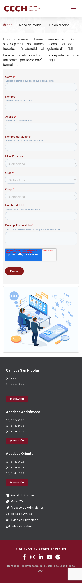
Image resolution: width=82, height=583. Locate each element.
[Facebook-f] (24, 557)
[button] (73, 8)
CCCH (10, 25)
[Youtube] (49, 557)
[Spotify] (57, 557)
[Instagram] (32, 557)
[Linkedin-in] (41, 557)
